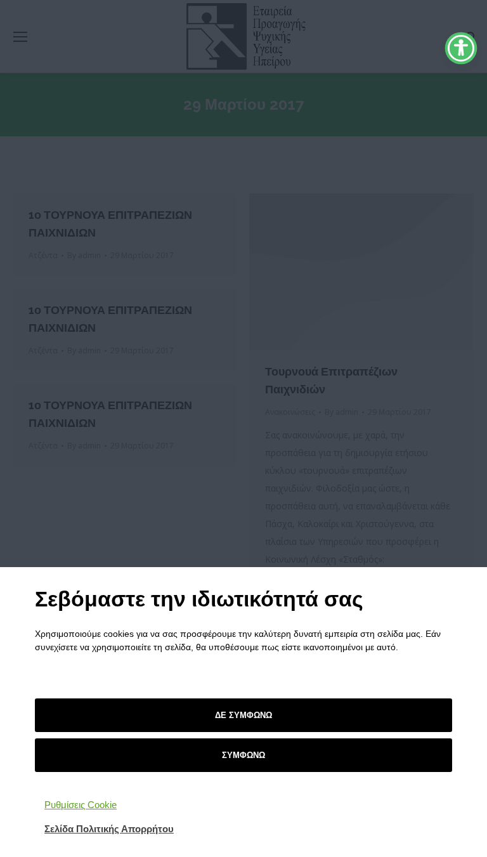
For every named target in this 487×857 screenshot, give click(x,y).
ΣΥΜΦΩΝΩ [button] (243, 755)
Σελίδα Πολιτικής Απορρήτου (109, 828)
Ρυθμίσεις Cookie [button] (80, 804)
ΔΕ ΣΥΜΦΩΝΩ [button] (243, 715)
